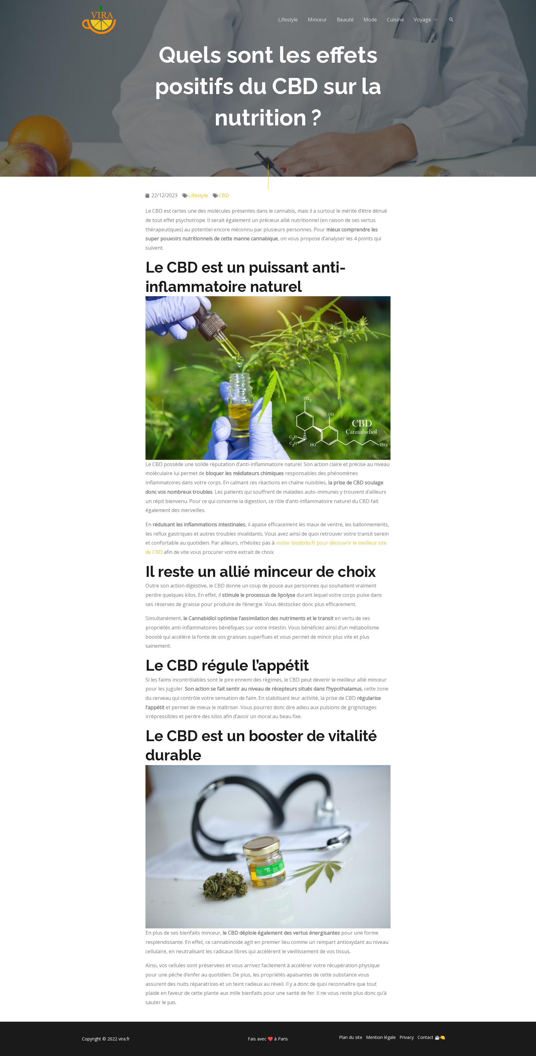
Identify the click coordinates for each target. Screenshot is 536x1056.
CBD (224, 195)
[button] (451, 19)
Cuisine (395, 19)
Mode (370, 19)
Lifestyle (288, 19)
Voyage (422, 19)
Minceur (317, 19)
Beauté (345, 19)
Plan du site (350, 1037)
